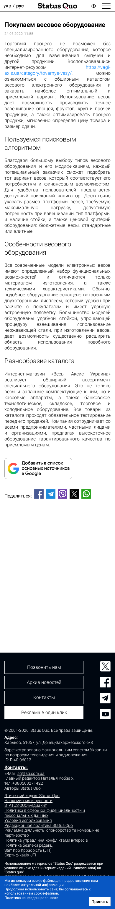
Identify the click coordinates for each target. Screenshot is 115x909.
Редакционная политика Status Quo (38, 825)
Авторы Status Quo (22, 788)
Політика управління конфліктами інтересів (46, 840)
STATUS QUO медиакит (25, 805)
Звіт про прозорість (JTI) (28, 850)
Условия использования (28, 820)
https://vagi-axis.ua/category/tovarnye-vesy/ (57, 70)
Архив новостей (44, 682)
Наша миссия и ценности (28, 800)
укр (7, 6)
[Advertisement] (57, 565)
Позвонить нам (44, 667)
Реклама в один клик (44, 712)
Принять (99, 901)
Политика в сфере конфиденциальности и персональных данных (44, 813)
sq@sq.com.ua (31, 773)
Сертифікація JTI (20, 855)
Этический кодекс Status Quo (32, 795)
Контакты (15, 767)
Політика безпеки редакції (29, 845)
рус (20, 6)
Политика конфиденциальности (31, 898)
